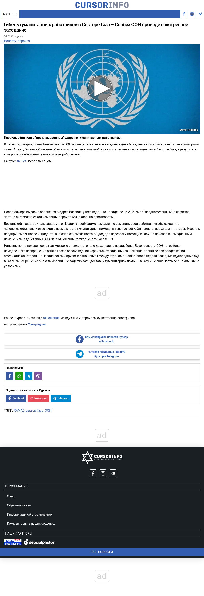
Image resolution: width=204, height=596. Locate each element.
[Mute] (13, 131)
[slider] (23, 132)
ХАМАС (19, 410)
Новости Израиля (17, 41)
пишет (21, 161)
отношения (51, 318)
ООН (48, 410)
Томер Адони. (37, 324)
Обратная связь (19, 505)
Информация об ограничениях (29, 514)
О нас (11, 496)
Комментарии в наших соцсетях (31, 523)
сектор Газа (34, 410)
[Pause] (7, 131)
